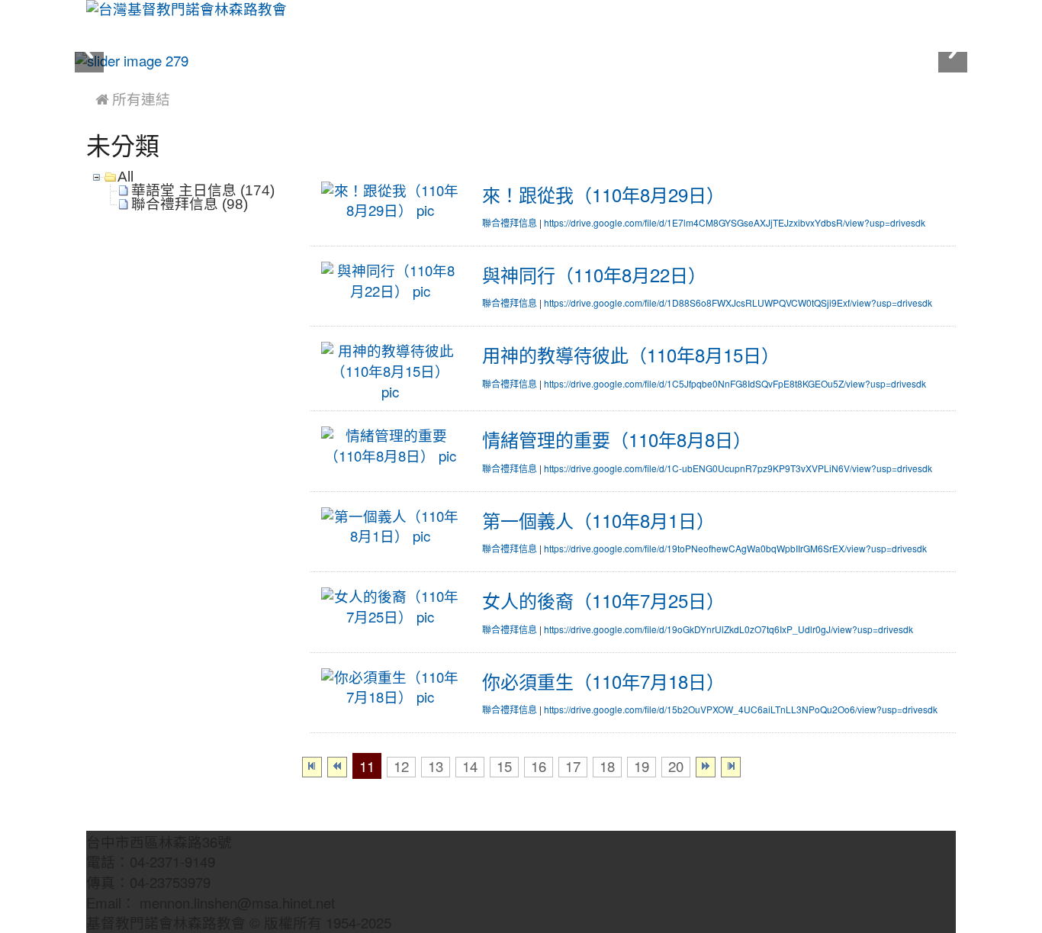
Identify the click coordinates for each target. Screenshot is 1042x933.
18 (607, 767)
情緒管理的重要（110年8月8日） (616, 440)
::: (89, 78)
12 (401, 767)
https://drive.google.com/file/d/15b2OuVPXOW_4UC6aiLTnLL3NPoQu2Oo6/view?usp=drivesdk (740, 710)
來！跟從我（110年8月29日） (603, 195)
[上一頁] (337, 767)
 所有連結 (132, 99)
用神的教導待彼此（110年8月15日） (631, 355)
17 (572, 767)
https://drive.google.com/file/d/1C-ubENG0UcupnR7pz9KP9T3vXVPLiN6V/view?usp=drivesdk (738, 469)
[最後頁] (731, 767)
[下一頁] (706, 767)
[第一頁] (312, 767)
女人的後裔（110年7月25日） (603, 601)
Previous (89, 51)
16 (538, 767)
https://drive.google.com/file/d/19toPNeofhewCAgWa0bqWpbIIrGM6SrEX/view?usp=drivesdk (735, 549)
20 (675, 767)
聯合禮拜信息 (509, 223)
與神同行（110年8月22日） (594, 275)
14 (469, 767)
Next (952, 51)
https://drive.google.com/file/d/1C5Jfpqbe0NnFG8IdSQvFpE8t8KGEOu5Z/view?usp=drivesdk (735, 384)
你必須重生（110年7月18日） (603, 682)
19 (641, 767)
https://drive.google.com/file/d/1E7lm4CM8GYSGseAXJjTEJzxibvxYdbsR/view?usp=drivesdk (734, 223)
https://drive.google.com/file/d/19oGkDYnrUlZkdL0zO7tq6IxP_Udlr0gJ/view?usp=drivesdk (728, 630)
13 (435, 767)
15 (504, 767)
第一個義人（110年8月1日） (598, 521)
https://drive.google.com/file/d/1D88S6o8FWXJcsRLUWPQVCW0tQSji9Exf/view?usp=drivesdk (738, 303)
